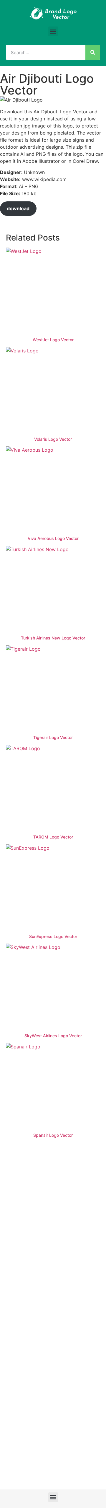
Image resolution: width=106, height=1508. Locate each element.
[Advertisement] (53, 1199)
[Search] (92, 52)
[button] (53, 31)
